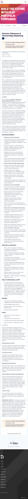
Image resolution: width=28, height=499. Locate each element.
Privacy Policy (4, 492)
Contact (3, 474)
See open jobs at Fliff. (10, 44)
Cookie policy (17, 446)
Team (2, 464)
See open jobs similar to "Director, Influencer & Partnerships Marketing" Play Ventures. (14, 46)
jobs (2, 25)
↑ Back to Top (23, 497)
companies (8, 25)
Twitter (3, 482)
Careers (3, 471)
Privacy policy (11, 446)
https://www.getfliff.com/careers (10, 410)
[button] (25, 2)
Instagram (3, 484)
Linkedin (3, 487)
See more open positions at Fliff (14, 433)
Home (2, 461)
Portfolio (3, 469)
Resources (3, 477)
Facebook (3, 479)
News (2, 466)
